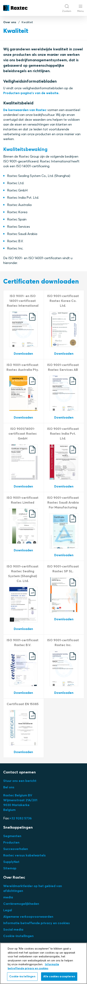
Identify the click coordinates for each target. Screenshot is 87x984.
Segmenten (12, 836)
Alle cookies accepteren (59, 976)
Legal (7, 910)
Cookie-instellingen (18, 936)
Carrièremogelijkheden (21, 904)
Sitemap (9, 868)
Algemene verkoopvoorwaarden (28, 916)
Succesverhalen (15, 849)
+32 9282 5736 (20, 818)
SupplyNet (11, 862)
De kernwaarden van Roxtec (25, 110)
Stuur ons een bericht (19, 781)
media (8, 897)
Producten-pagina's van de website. (31, 93)
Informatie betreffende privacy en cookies (36, 923)
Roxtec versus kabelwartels (24, 855)
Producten (11, 842)
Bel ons (8, 787)
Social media (13, 929)
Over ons (9, 22)
